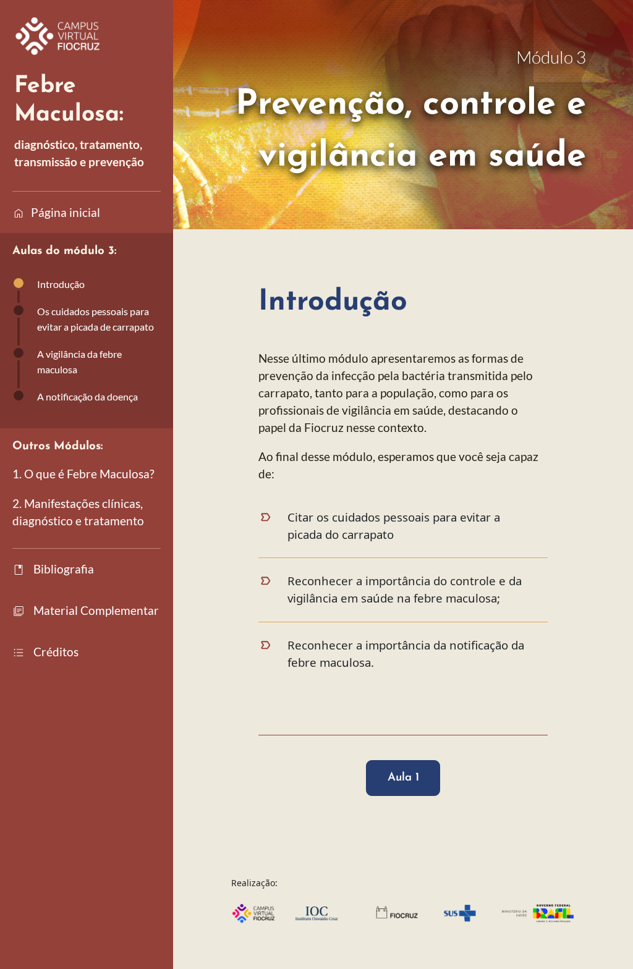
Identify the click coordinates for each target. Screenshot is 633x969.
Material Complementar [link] (85, 611)
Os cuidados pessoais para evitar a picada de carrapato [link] (95, 318)
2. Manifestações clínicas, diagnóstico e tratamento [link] (78, 512)
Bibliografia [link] (53, 569)
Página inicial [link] (56, 213)
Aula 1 (403, 778)
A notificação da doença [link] (87, 396)
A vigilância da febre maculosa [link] (79, 361)
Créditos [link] (45, 652)
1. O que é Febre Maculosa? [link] (83, 474)
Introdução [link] (61, 284)
